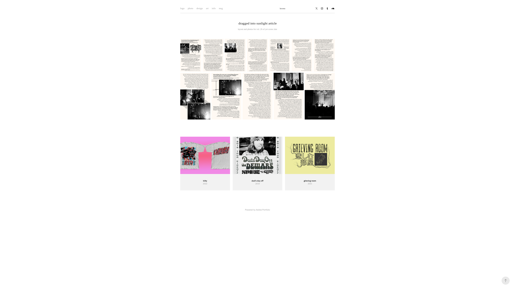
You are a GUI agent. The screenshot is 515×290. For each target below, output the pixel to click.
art (207, 8)
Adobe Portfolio (263, 210)
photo (190, 8)
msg (221, 8)
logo (182, 8)
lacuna (282, 8)
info (214, 8)
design (199, 8)
